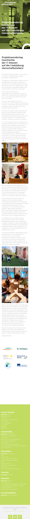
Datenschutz (21, 511)
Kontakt (7, 511)
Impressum (13, 511)
